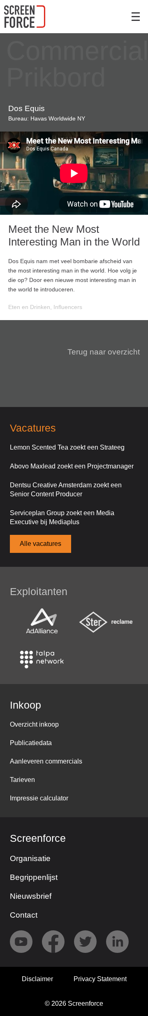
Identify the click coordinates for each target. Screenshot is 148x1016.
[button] (99, 352)
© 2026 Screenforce (74, 1003)
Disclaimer (37, 978)
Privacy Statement (100, 978)
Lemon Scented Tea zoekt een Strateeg (67, 447)
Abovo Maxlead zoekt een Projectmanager (72, 466)
